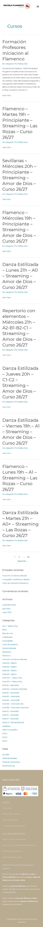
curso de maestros (10, 644)
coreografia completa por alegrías (16, 579)
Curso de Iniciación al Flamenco (15, 583)
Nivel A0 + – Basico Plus (12, 678)
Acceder (5, 754)
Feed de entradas (9, 758)
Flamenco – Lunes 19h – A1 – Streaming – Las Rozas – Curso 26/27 (19, 478)
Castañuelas (7, 637)
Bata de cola (7, 633)
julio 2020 (6, 608)
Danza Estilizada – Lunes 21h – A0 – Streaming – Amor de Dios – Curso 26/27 (20, 276)
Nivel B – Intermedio (10, 693)
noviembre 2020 (9, 605)
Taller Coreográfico (10, 730)
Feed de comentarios (11, 762)
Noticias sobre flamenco (12, 851)
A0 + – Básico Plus (10, 626)
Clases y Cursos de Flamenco (14, 839)
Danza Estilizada (9, 648)
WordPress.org (8, 766)
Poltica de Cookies (10, 820)
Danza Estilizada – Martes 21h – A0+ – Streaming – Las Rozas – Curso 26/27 (20, 524)
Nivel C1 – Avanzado (10, 711)
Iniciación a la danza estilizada (14, 576)
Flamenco (6, 656)
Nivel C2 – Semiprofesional (13, 722)
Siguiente (23, 561)
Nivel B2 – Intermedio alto (13, 704)
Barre (4, 630)
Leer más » (6, 95)
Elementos (6, 652)
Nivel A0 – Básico (9, 663)
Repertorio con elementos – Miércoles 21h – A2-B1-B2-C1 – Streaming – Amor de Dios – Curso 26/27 (19, 328)
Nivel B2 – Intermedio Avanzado (15, 707)
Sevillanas (6, 726)
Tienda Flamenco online (12, 857)
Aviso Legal (7, 808)
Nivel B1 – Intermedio (11, 696)
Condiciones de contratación (14, 826)
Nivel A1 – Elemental (10, 685)
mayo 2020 (7, 612)
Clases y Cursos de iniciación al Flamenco (19, 845)
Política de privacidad (11, 814)
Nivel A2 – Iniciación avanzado (14, 689)
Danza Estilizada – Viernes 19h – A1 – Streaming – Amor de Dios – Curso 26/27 (21, 431)
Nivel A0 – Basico (9, 670)
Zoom (4, 733)
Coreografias (7, 641)
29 (28, 557)
